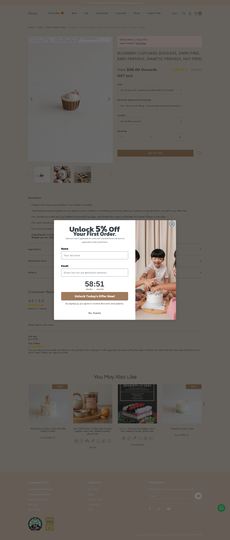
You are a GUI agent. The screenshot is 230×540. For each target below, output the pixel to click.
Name (64, 249)
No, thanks (94, 313)
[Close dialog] (172, 224)
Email (64, 266)
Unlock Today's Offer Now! (95, 296)
